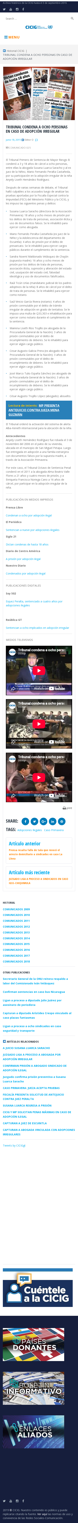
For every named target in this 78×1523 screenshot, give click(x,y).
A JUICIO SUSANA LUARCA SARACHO (26, 1048)
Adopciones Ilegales (29, 830)
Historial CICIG (15, 51)
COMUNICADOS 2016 (16, 950)
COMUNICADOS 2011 (16, 921)
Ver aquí (42, 1514)
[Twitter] (4, 9)
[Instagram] (17, 9)
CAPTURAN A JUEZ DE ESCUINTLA (25, 1123)
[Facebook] (23, 9)
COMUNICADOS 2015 (16, 944)
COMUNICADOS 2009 (16, 909)
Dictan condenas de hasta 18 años (27, 544)
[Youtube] (10, 9)
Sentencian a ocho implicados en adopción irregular (37, 628)
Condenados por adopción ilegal (25, 573)
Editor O (29, 139)
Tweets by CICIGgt (14, 1145)
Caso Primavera (54, 830)
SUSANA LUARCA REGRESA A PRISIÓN (27, 1105)
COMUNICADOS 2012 (16, 926)
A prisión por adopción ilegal (23, 559)
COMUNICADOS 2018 (16, 961)
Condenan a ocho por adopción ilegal (29, 515)
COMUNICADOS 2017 (16, 955)
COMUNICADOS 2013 (16, 932)
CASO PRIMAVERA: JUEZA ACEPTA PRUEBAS (31, 1088)
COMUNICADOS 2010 (16, 915)
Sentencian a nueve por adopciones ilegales (32, 530)
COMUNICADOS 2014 (16, 938)
